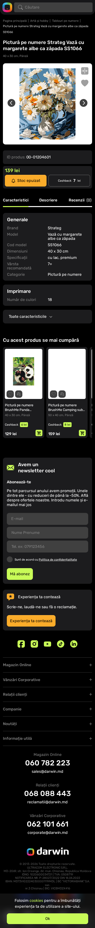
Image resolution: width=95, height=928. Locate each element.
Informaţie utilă (17, 738)
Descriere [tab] (48, 200)
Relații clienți (15, 694)
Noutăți (10, 723)
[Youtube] (47, 644)
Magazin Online (17, 665)
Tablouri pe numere (65, 20)
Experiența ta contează (31, 621)
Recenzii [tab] (80, 200)
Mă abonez (20, 574)
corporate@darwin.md (48, 832)
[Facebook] (21, 644)
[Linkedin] (73, 644)
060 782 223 (47, 763)
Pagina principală (15, 20)
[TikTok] (60, 644)
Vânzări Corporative (21, 679)
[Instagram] (34, 644)
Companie (12, 709)
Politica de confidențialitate (58, 559)
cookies (36, 900)
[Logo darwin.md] (7, 7)
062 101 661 (47, 824)
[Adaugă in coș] (39, 433)
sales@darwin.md (47, 771)
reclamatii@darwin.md (47, 802)
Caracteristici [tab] (15, 200)
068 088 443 (47, 793)
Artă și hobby (39, 20)
